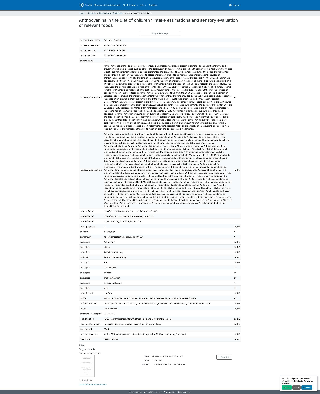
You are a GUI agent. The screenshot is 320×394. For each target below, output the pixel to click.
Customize (307, 387)
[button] (85, 5)
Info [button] (142, 5)
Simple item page (160, 33)
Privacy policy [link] (169, 392)
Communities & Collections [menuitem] (107, 5)
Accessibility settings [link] (153, 392)
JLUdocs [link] (92, 13)
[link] (224, 357)
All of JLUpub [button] (129, 5)
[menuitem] (130, 5)
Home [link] (82, 13)
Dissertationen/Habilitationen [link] (111, 13)
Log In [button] (236, 5)
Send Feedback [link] (184, 392)
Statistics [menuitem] (153, 5)
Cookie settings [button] (135, 392)
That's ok (286, 387)
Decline (296, 387)
